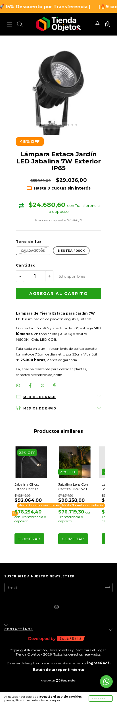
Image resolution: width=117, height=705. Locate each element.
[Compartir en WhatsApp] (18, 385)
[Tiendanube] (58, 681)
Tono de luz (29, 242)
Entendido (101, 698)
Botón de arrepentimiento (58, 669)
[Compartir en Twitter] (42, 385)
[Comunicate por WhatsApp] (106, 681)
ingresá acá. (98, 663)
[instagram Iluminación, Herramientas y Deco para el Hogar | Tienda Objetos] (56, 607)
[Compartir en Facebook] (30, 385)
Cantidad (26, 265)
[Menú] (9, 25)
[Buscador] (19, 25)
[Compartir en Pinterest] (55, 385)
